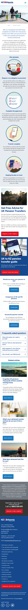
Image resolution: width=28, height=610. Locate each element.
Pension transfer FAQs (8, 567)
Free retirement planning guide (10, 547)
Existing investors (6, 574)
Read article (8, 398)
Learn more (14, 289)
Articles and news (6, 572)
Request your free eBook (10, 272)
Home (9, 25)
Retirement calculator (7, 545)
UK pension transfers (7, 561)
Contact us (5, 579)
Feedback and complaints (8, 581)
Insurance (4, 558)
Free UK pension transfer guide (10, 549)
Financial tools (5, 565)
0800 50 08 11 (10, 537)
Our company (5, 570)
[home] (7, 2)
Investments (5, 554)
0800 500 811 (17, 490)
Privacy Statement (18, 598)
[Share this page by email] (12, 605)
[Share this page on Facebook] (2, 605)
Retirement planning (7, 552)
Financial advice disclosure (11, 586)
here (20, 496)
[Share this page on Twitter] (7, 605)
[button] (25, 2)
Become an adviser (7, 576)
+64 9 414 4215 (11, 536)
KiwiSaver (4, 556)
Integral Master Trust (20, 486)
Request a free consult (9, 234)
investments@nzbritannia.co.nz (12, 540)
